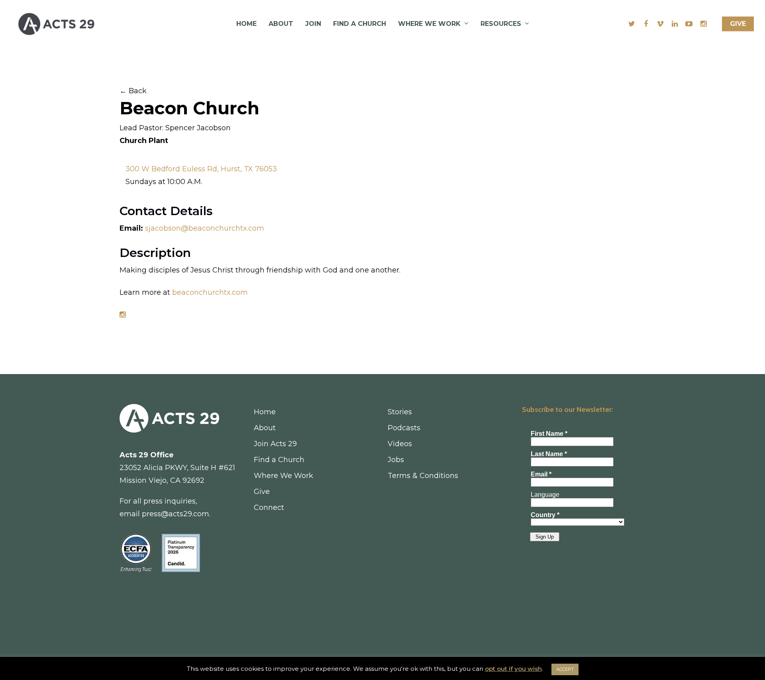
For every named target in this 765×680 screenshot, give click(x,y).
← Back (133, 90)
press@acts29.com (175, 514)
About (281, 23)
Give (738, 23)
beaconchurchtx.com (210, 292)
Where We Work (429, 23)
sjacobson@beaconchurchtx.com (203, 228)
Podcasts (404, 427)
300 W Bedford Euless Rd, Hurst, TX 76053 (201, 169)
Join (313, 23)
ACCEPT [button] (565, 669)
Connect (269, 507)
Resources (501, 23)
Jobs (396, 459)
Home (246, 23)
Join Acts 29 (275, 443)
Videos (400, 443)
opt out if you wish (513, 668)
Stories (400, 412)
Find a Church (359, 23)
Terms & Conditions (423, 475)
